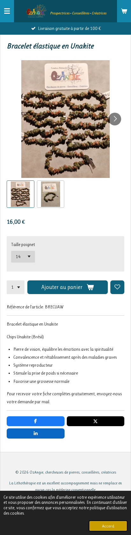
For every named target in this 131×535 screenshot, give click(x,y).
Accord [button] (108, 526)
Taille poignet (23, 244)
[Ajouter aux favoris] (117, 287)
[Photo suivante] (114, 119)
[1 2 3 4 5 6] (15, 287)
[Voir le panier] (124, 11)
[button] (20, 194)
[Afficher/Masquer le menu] (7, 11)
